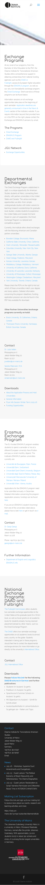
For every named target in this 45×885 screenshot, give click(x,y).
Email (6, 756)
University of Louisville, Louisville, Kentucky (23, 271)
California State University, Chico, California (22, 242)
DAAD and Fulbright (14, 139)
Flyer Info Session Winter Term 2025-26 (21, 402)
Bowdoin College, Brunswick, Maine (20, 239)
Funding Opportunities (15, 406)
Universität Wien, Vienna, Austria (19, 484)
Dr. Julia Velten (10, 349)
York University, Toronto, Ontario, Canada (22, 281)
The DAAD (8, 632)
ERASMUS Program (14, 135)
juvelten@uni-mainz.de (13, 361)
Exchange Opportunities (15, 152)
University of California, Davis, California (21, 268)
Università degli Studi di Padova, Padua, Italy (23, 474)
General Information (13, 399)
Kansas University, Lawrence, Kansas (20, 261)
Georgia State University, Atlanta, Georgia (22, 255)
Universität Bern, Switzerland (17, 467)
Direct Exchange (13, 92)
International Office (32, 649)
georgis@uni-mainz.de (13, 543)
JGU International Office (13, 664)
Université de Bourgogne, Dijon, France (21, 464)
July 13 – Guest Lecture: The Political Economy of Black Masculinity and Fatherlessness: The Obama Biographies (22, 776)
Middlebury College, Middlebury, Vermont (22, 264)
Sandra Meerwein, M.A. (13, 366)
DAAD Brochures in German (16, 681)
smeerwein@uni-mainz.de (14, 378)
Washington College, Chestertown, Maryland (23, 277)
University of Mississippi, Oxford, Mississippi (23, 274)
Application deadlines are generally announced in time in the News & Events (21, 108)
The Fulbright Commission (14, 609)
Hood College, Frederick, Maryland (19, 258)
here (6, 500)
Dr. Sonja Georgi (10, 527)
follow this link (17, 678)
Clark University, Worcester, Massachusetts (23, 245)
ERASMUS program (21, 86)
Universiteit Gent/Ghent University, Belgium (23, 471)
